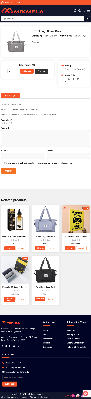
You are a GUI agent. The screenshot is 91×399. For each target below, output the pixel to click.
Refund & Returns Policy (77, 347)
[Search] (87, 18)
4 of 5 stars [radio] (9, 123)
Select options (9, 299)
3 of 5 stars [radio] (7, 123)
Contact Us (47, 347)
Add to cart (27, 71)
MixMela (15, 394)
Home (45, 330)
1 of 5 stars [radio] (2, 123)
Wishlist (46, 343)
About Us (71, 330)
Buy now (41, 71)
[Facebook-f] (2, 346)
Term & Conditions (74, 339)
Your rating (6, 120)
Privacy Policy (73, 334)
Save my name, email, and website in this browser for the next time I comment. (38, 163)
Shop (45, 334)
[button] (88, 10)
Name (4, 151)
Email (50, 151)
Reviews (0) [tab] (10, 95)
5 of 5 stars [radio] (12, 123)
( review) (81, 69)
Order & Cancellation (75, 343)
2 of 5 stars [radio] (4, 123)
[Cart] (79, 10)
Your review (7, 128)
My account (48, 339)
